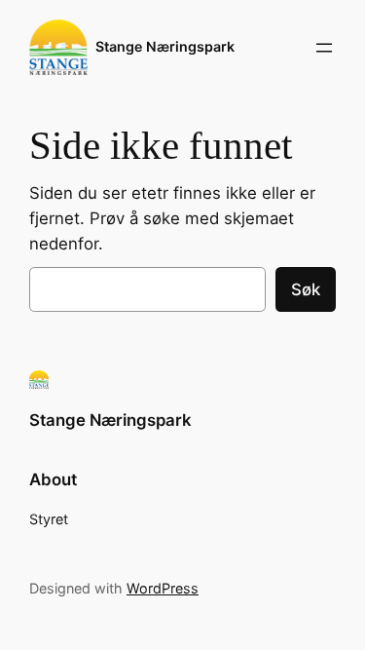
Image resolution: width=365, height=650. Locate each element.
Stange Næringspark (165, 46)
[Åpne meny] (324, 47)
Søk (305, 289)
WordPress (163, 588)
